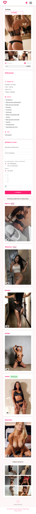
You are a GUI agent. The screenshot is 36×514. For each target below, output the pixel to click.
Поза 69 (8, 122)
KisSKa (7, 333)
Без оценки (10, 170)
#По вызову (8, 135)
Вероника (8, 420)
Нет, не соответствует (13, 165)
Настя (7, 203)
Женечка (8, 247)
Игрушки (8, 107)
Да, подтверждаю (12, 163)
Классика (9, 112)
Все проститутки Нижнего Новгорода (18, 509)
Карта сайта (18, 510)
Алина (7, 376)
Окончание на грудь (12, 127)
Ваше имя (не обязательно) (11, 147)
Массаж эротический (12, 104)
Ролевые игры (10, 124)
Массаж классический (12, 119)
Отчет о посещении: (10, 153)
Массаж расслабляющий (13, 102)
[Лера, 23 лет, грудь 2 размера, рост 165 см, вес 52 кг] (11, 470)
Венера (7, 290)
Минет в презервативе (12, 114)
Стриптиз (9, 109)
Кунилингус (9, 100)
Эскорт (8, 117)
